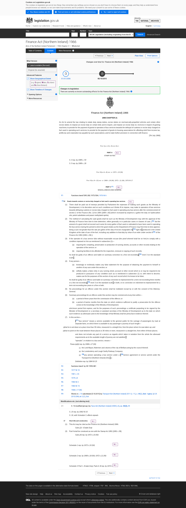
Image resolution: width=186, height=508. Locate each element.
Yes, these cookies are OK (40, 12)
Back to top (155, 478)
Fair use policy (111, 494)
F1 (112, 186)
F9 (122, 354)
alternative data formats (65, 486)
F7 (77, 320)
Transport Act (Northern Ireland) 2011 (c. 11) (119, 394)
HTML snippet (94, 486)
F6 (140, 254)
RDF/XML (134, 486)
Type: (90, 31)
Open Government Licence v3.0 (68, 500)
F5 (154, 232)
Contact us (79, 494)
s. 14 (80, 394)
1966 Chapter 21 (63, 46)
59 (129, 406)
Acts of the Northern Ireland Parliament (40, 46)
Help (41, 494)
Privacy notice (90, 494)
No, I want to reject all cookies (115, 12)
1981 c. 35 (75, 374)
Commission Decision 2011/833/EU (62, 502)
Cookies (101, 494)
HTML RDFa (125, 486)
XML (106, 486)
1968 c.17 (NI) (76, 390)
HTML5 (85, 486)
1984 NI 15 (75, 386)
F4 (134, 229)
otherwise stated (97, 500)
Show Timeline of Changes (41, 90)
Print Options (152, 56)
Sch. (87, 396)
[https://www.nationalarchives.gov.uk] (147, 19)
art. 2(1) (82, 396)
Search (140, 34)
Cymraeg (156, 26)
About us (48, 494)
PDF (102, 486)
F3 (153, 221)
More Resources (65, 51)
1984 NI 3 (75, 382)
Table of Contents (35, 51)
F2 (63, 201)
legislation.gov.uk (43, 18)
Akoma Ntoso (114, 486)
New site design (32, 494)
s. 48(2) (139, 394)
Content (50, 51)
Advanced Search (153, 35)
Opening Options (34, 94)
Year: (73, 31)
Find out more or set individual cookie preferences (77, 12)
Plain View (139, 56)
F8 (83, 354)
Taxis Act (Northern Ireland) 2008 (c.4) (105, 406)
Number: (83, 31)
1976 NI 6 (102, 195)
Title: (27, 31)
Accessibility (68, 494)
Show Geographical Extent (40, 79)
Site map (57, 494)
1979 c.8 (74, 378)
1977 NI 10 (75, 370)
